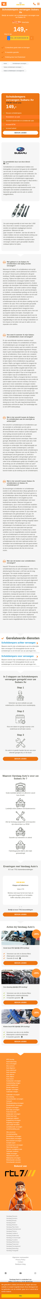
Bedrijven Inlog (20, 1264)
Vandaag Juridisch (12, 1233)
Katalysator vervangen (13, 1114)
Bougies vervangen (12, 1089)
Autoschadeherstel (12, 1085)
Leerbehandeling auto (13, 1129)
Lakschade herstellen (13, 1124)
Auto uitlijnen (10, 1076)
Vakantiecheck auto (12, 1155)
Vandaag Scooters (12, 1240)
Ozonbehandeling (11, 1134)
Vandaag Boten (11, 1222)
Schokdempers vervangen (14, 1145)
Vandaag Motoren (11, 1225)
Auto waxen (10, 1079)
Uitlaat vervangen (11, 1153)
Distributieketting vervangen (15, 1103)
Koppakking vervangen (13, 1120)
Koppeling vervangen (12, 1122)
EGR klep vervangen (12, 1109)
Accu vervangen (11, 1063)
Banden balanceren (12, 1087)
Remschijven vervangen (13, 1138)
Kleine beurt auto (11, 1116)
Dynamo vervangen (12, 1107)
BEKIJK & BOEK (20, 133)
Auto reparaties (11, 1072)
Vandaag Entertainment (13, 1229)
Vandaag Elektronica (12, 1242)
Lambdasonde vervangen (14, 1127)
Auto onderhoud (11, 1070)
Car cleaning (10, 1097)
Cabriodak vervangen (13, 1094)
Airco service (10, 1066)
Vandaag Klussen (11, 1216)
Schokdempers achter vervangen (18, 642)
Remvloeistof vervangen (13, 1140)
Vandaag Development (13, 1246)
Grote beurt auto (11, 1112)
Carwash (9, 1101)
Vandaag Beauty (11, 1220)
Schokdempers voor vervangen (17, 656)
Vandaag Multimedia (12, 1235)
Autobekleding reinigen (13, 1083)
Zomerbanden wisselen (13, 1162)
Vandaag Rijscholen (12, 1227)
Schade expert (10, 1143)
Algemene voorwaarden (20, 1257)
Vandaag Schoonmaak (13, 1237)
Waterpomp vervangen (13, 1158)
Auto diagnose (10, 1068)
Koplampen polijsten (12, 1118)
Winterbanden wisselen (13, 1160)
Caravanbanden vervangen (14, 1099)
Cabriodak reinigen (12, 1091)
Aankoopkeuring (11, 1061)
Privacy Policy (20, 1259)
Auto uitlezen (10, 1074)
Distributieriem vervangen (14, 1105)
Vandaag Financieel (12, 1244)
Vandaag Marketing (12, 1248)
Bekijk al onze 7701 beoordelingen (20, 910)
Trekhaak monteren (12, 1151)
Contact (20, 1262)
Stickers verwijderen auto (14, 1149)
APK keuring (10, 1059)
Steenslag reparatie (12, 1147)
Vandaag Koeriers (11, 1218)
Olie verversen (10, 1132)
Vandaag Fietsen (11, 1231)
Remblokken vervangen (13, 1136)
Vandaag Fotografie (12, 1250)
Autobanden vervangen (13, 1081)
